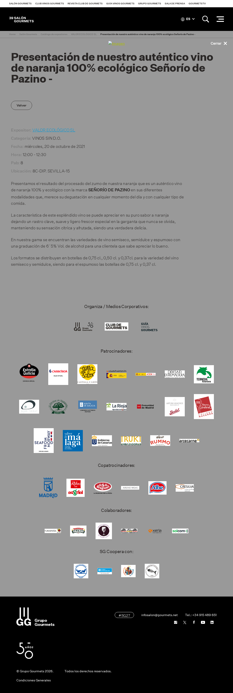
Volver (21, 105)
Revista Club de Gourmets (85, 3)
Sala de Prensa (175, 3)
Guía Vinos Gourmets (120, 3)
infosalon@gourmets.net (159, 615)
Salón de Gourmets (21, 19)
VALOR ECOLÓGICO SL (53, 129)
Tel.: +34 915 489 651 (201, 615)
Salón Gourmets (20, 3)
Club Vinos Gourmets (49, 3)
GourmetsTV (197, 3)
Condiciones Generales (33, 680)
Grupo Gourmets (149, 3)
